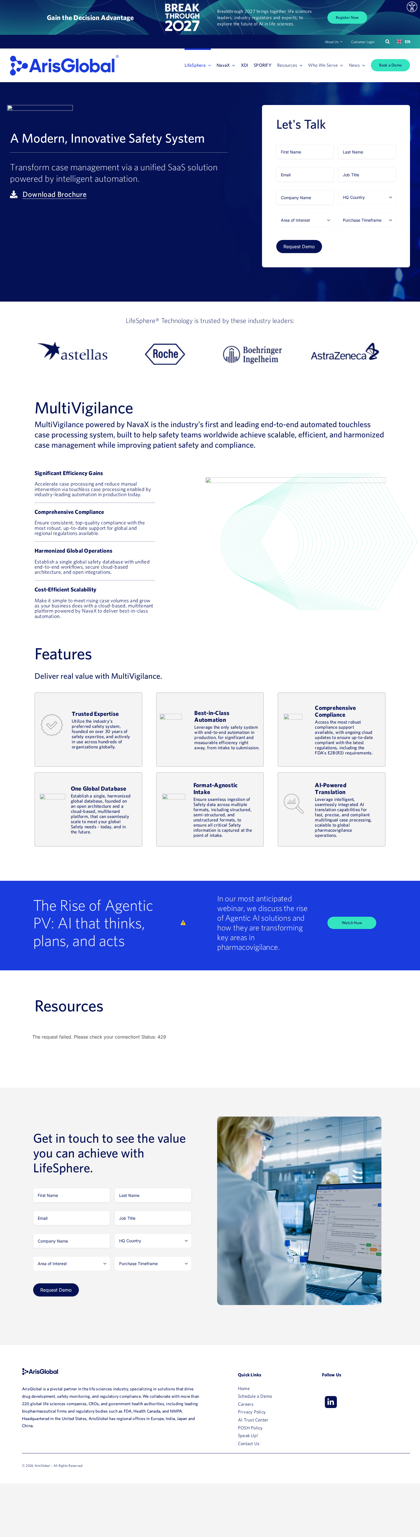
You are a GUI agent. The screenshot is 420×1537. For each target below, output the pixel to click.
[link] (412, 7)
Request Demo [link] (299, 246)
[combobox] (401, 41)
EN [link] (405, 41)
